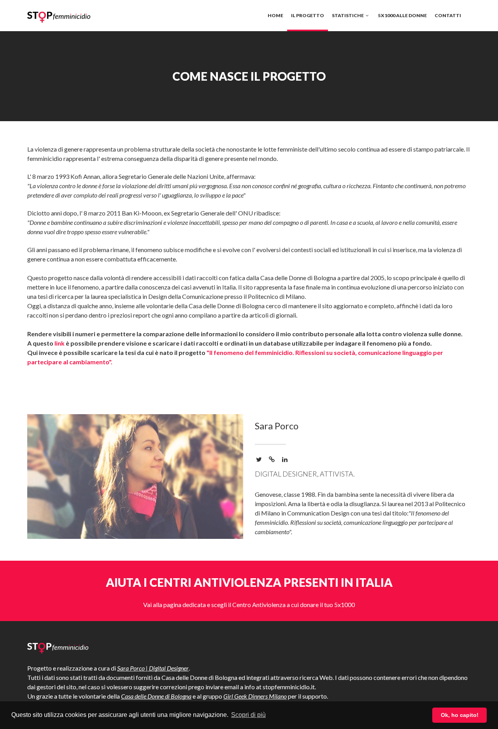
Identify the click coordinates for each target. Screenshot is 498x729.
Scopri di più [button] (248, 714)
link (59, 343)
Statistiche (348, 15)
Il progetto (307, 15)
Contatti (448, 15)
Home (275, 15)
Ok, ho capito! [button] (460, 715)
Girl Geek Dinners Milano (255, 696)
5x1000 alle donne (402, 15)
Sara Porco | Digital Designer (153, 668)
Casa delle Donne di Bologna (156, 696)
